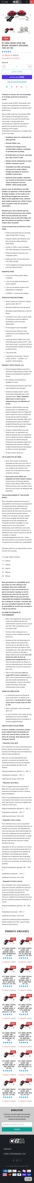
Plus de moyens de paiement (17, 82)
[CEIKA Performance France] (17, 2)
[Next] (30, 15)
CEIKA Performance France (17, 1166)
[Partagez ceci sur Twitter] (7, 87)
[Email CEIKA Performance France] (20, 1160)
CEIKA (26, 1166)
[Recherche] (27, 2)
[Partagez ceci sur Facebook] (12, 87)
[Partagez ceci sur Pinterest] (17, 87)
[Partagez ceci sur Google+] (22, 87)
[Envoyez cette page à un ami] (27, 87)
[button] (6, 52)
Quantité (5, 62)
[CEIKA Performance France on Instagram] (16, 1160)
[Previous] (4, 15)
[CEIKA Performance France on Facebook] (13, 1160)
